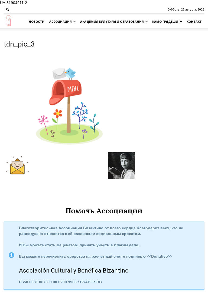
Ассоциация (60, 21)
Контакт (194, 21)
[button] (8, 9)
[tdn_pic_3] (69, 146)
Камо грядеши (165, 21)
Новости (36, 21)
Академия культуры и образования (112, 21)
